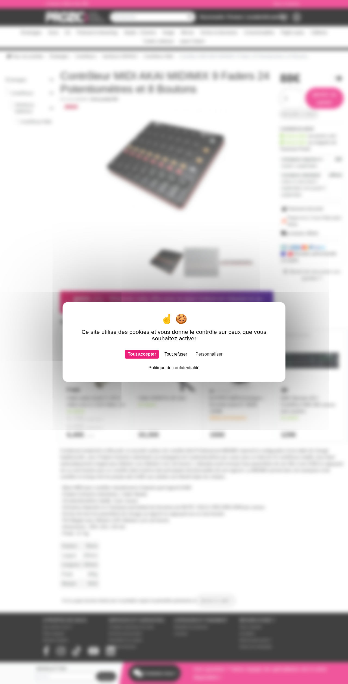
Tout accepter (142, 354)
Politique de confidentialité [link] (174, 367)
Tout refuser (175, 354)
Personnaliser (208, 354)
